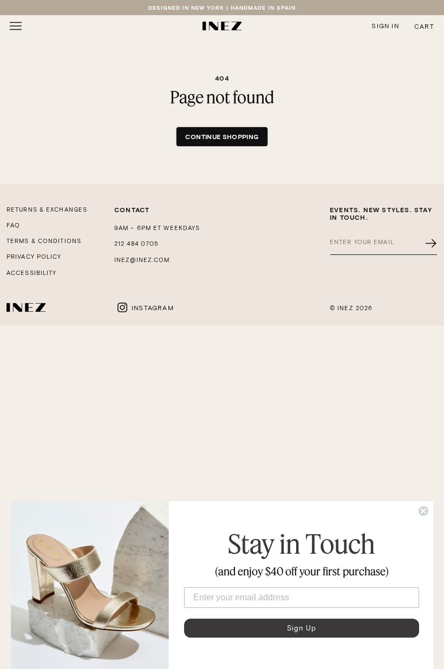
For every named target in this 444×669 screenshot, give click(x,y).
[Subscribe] (431, 243)
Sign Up (301, 628)
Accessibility (31, 273)
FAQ (13, 225)
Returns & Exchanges (46, 209)
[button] (16, 26)
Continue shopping (221, 137)
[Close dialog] (423, 511)
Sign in (385, 26)
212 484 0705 (136, 243)
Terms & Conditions (43, 241)
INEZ (345, 308)
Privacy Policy (34, 256)
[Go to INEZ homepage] (221, 26)
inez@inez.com (141, 260)
